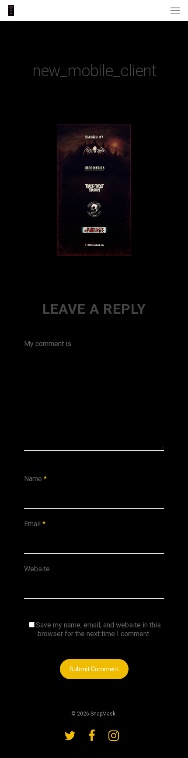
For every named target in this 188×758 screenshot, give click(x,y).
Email (34, 524)
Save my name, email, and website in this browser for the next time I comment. (98, 629)
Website (37, 569)
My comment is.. (49, 344)
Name (35, 479)
